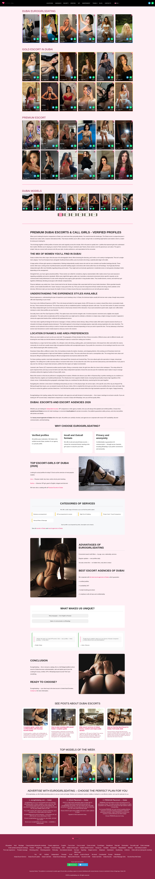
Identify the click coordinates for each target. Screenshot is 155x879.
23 (94, 214)
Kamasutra (113, 847)
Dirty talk (117, 845)
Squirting (83, 850)
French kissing (56, 847)
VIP (79, 3)
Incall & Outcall (84, 854)
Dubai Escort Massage (59, 856)
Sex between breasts (66, 850)
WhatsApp (73, 864)
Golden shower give (72, 847)
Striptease (102, 850)
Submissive (110, 850)
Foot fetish (47, 847)
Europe (110, 854)
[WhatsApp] (37, 39)
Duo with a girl (134, 845)
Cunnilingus (100, 845)
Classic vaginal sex (53, 845)
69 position (9, 845)
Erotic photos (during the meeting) (18, 847)
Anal (15, 845)
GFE (63, 847)
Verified (73, 3)
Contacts (108, 3)
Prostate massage (22, 850)
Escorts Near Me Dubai (134, 856)
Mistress (130, 847)
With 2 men (77, 852)
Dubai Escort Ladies (34, 856)
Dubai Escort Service (20, 856)
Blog (100, 3)
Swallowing (119, 850)
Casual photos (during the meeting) (36, 845)
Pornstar (64, 854)
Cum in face (71, 845)
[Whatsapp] (152, 3)
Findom (32, 847)
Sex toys (76, 850)
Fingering (39, 847)
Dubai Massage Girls (120, 856)
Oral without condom (141, 847)
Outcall (76, 854)
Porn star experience (9, 850)
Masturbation (122, 847)
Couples (63, 845)
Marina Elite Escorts (74, 856)
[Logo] (77, 838)
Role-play (55, 850)
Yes (35, 854)
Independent (86, 3)
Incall (70, 854)
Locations (49, 3)
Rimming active (34, 850)
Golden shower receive (86, 847)
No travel (94, 854)
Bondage (21, 845)
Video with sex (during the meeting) (142, 850)
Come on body (91, 845)
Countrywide (102, 854)
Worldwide (117, 854)
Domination (125, 845)
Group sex (98, 847)
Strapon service (92, 850)
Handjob (105, 847)
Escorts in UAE (86, 856)
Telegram (84, 864)
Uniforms (127, 850)
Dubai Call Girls (46, 856)
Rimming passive (45, 850)
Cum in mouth (81, 845)
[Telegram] (149, 3)
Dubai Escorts (107, 856)
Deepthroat (109, 845)
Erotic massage (145, 845)
